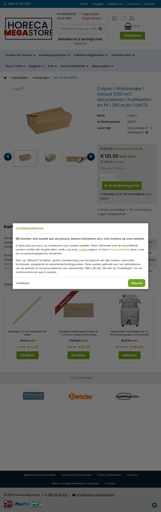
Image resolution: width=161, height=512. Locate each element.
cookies (83, 249)
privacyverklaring (119, 249)
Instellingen (23, 283)
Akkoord (136, 283)
